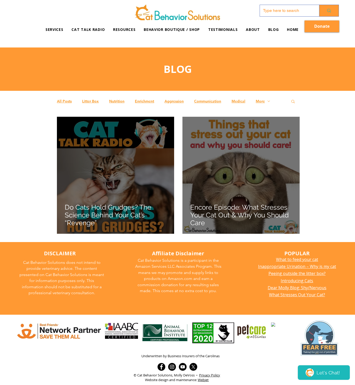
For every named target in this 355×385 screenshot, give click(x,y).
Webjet (203, 379)
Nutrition (116, 101)
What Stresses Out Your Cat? (297, 295)
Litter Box (90, 101)
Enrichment (144, 101)
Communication (207, 101)
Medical (238, 101)
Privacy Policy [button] (209, 375)
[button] (124, 29)
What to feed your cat (297, 259)
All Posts (64, 101)
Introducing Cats (297, 281)
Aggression (174, 101)
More (260, 101)
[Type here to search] (329, 10)
